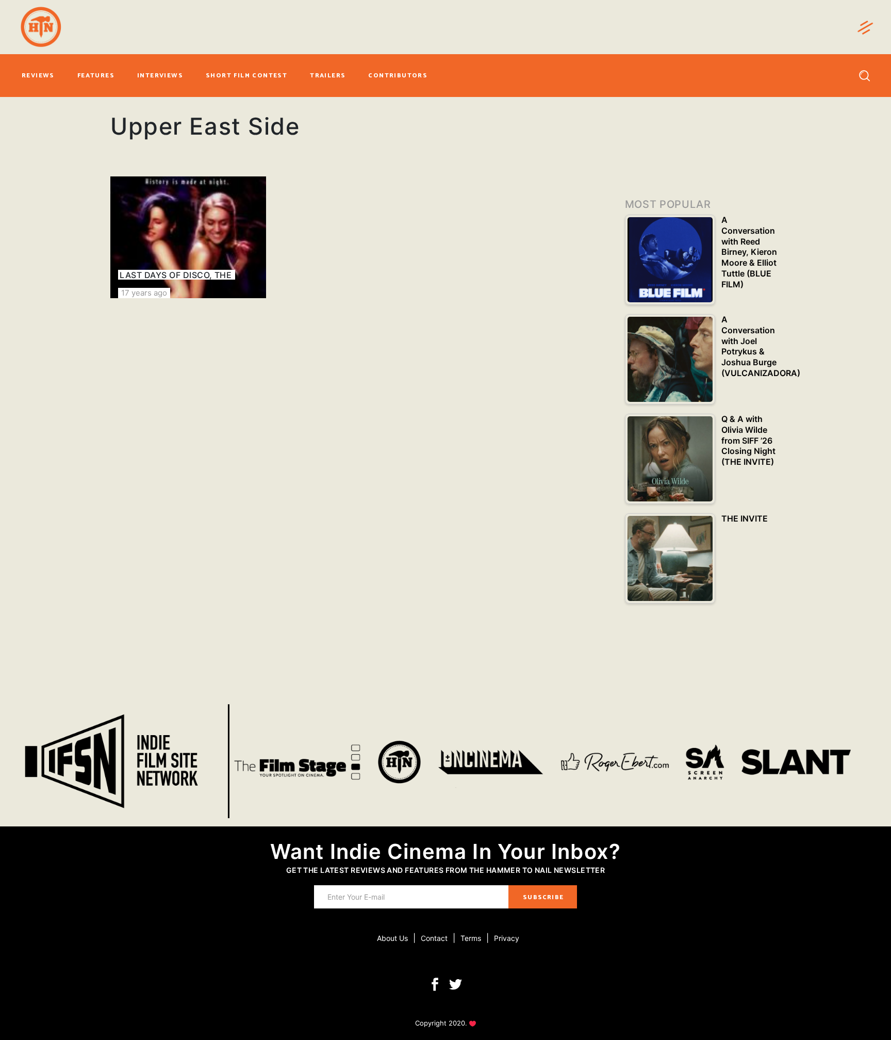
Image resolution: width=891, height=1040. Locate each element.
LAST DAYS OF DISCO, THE (176, 275)
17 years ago (144, 293)
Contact (434, 938)
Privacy (506, 938)
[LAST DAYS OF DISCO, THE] (188, 237)
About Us (392, 938)
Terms (470, 938)
